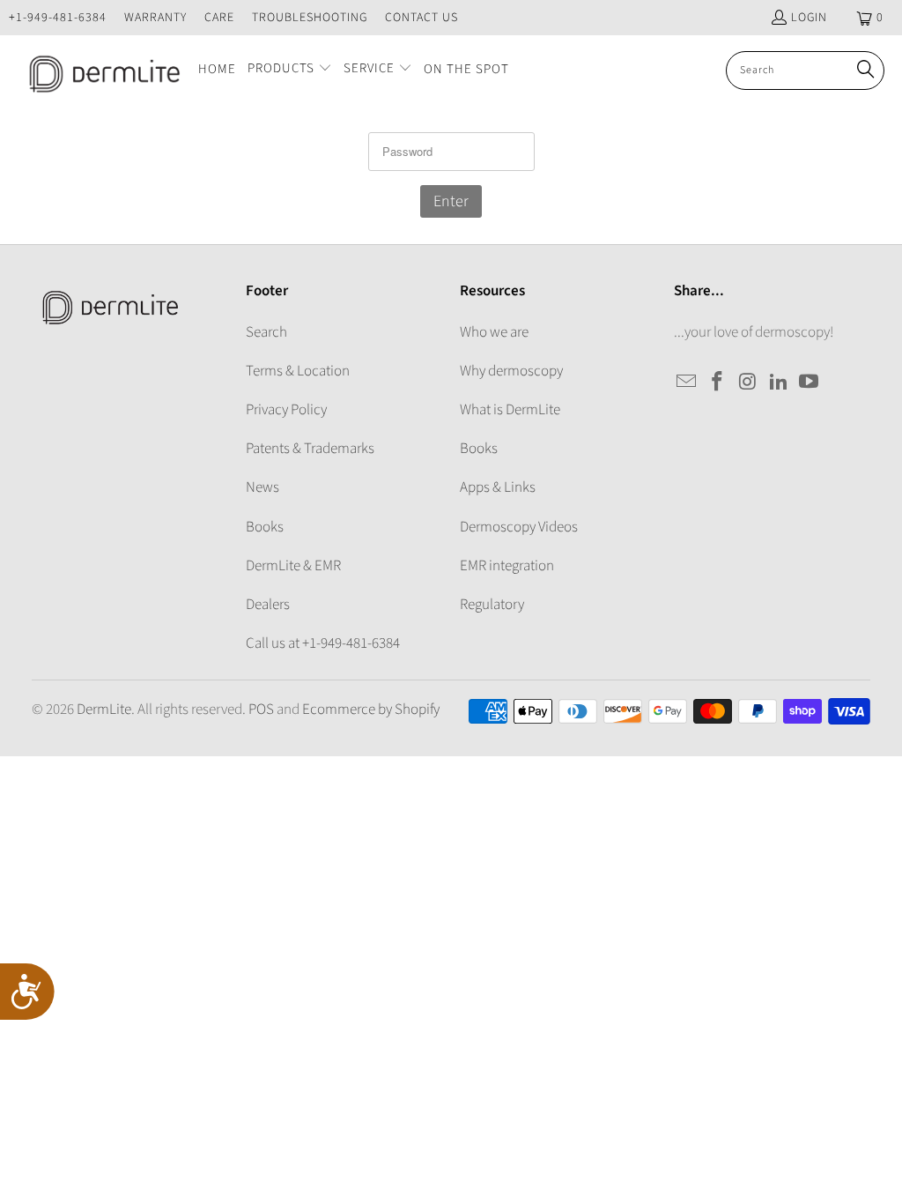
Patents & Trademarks (310, 448)
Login (809, 17)
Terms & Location (298, 371)
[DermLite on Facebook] (718, 382)
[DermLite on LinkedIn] (778, 382)
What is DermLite (510, 409)
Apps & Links (498, 487)
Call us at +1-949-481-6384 (323, 643)
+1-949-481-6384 (58, 17)
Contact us (421, 17)
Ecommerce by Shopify (371, 709)
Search (266, 332)
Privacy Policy (286, 409)
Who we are (494, 332)
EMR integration (507, 565)
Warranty (155, 17)
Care (219, 17)
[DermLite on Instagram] (749, 382)
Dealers (268, 604)
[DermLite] (99, 70)
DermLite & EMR (293, 565)
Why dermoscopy (511, 371)
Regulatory (492, 604)
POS (261, 709)
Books (265, 527)
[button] (290, 70)
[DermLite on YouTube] (809, 382)
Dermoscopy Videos (519, 527)
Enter (451, 201)
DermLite (104, 709)
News (262, 487)
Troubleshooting (309, 17)
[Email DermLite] (687, 382)
